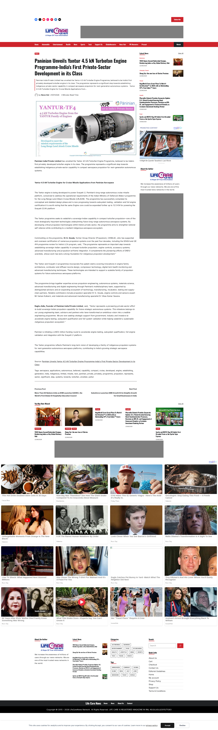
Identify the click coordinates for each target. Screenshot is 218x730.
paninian (82, 374)
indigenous (54, 374)
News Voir (45, 95)
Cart (150, 661)
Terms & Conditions (157, 691)
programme (108, 374)
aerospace (44, 370)
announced (116, 667)
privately (98, 374)
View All (180, 53)
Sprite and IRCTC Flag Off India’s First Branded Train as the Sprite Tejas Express (155, 118)
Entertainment (117, 648)
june (134, 671)
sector (37, 377)
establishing (128, 370)
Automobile (116, 644)
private (90, 374)
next (76, 374)
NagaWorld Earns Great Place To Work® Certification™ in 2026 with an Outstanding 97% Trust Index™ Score (154, 85)
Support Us (153, 688)
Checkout (153, 665)
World (132, 675)
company (127, 667)
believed (76, 370)
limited (63, 374)
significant (45, 377)
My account (154, 678)
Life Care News (93, 703)
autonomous (66, 370)
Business (142, 58)
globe (114, 671)
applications (55, 370)
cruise (102, 370)
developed (110, 370)
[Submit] (180, 645)
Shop (151, 684)
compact (94, 370)
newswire (115, 675)
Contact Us (153, 668)
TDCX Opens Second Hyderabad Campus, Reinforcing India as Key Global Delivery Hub (154, 62)
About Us (153, 658)
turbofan (75, 377)
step (52, 377)
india (47, 374)
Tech (113, 656)
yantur (91, 377)
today (124, 675)
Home (151, 674)
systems (59, 377)
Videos (129, 656)
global (136, 667)
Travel (147, 70)
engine (119, 370)
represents (128, 374)
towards (67, 377)
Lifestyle (142, 70)
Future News (137, 648)
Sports (140, 652)
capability (86, 370)
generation (39, 374)
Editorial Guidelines (157, 671)
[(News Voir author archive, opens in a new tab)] (36, 96)
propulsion (118, 374)
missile (70, 374)
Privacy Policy (155, 681)
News (37, 53)
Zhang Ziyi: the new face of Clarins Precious (154, 73)
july (128, 671)
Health (141, 95)
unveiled (83, 377)
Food (141, 114)
